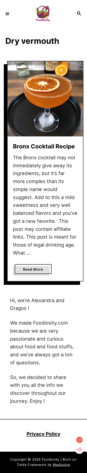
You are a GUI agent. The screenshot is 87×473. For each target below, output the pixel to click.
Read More (34, 270)
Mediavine (61, 465)
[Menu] (7, 14)
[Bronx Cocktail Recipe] (45, 98)
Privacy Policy (43, 434)
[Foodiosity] (43, 13)
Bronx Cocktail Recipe (44, 146)
